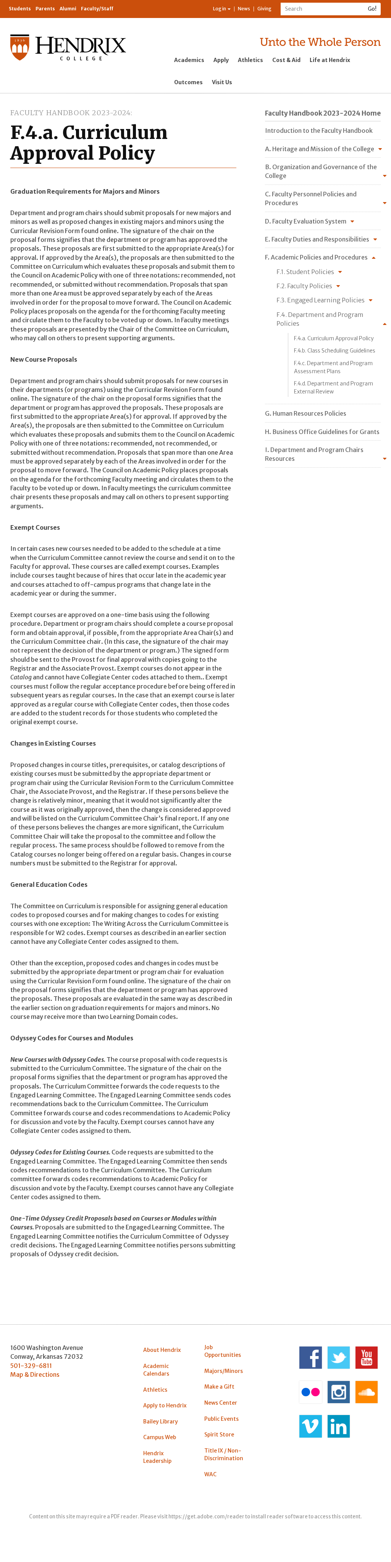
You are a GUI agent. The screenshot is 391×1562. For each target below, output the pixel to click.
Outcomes (188, 82)
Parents (45, 8)
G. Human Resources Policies (305, 413)
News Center (220, 1402)
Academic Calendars (156, 1370)
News (244, 8)
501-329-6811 (31, 1365)
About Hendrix (162, 1350)
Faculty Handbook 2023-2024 (70, 112)
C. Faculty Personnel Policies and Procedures (311, 198)
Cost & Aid (286, 60)
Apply (221, 60)
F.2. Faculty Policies (304, 286)
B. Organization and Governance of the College (321, 171)
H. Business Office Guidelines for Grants (322, 432)
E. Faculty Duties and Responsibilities (317, 239)
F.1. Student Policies (305, 272)
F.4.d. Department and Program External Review (333, 387)
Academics (189, 60)
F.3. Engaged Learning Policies (320, 300)
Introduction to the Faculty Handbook (319, 130)
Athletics (250, 60)
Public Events (221, 1418)
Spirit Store (219, 1434)
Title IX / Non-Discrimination (223, 1454)
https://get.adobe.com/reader (206, 1516)
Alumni (68, 8)
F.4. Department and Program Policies (320, 319)
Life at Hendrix (330, 60)
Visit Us (222, 82)
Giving (264, 8)
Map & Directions (35, 1374)
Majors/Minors (223, 1371)
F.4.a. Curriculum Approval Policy (334, 338)
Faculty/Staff (97, 8)
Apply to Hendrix (165, 1405)
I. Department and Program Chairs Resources (314, 454)
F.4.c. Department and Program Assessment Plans (333, 367)
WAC (210, 1474)
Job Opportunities (222, 1351)
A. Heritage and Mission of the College (319, 149)
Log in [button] (220, 8)
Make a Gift (219, 1386)
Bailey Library (160, 1421)
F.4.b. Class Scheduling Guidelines (334, 350)
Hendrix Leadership (157, 1457)
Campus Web (159, 1437)
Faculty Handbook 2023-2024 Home (323, 113)
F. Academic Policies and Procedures (316, 257)
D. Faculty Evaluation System (305, 221)
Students (20, 8)
